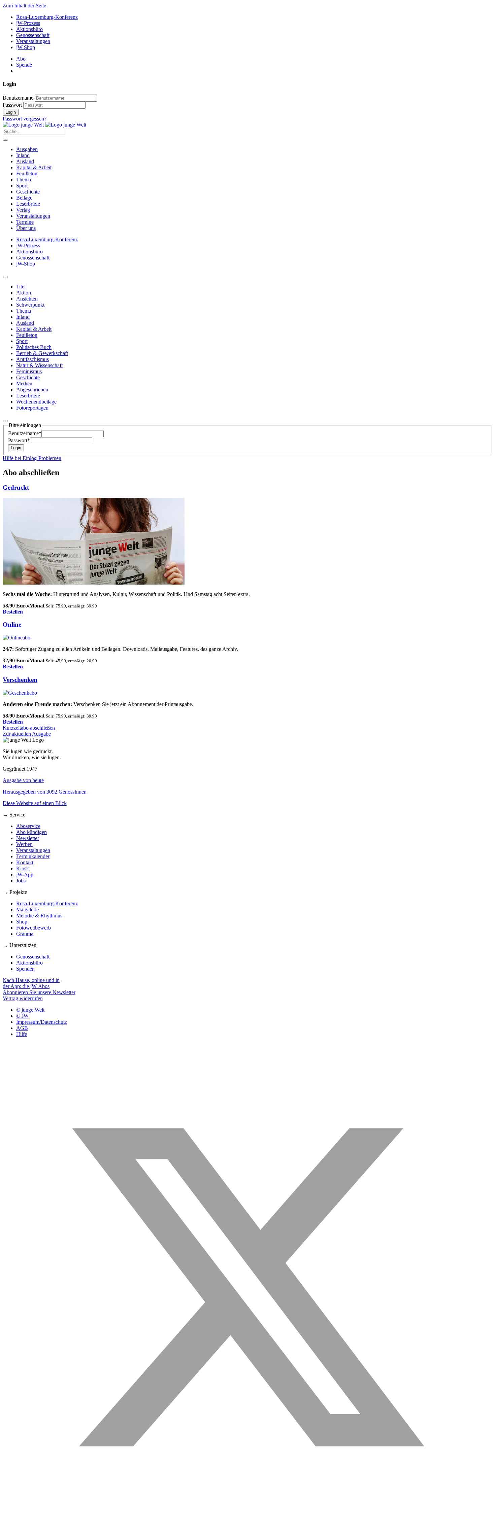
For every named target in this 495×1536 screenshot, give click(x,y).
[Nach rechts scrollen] (5, 421)
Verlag (23, 210)
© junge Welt (30, 1010)
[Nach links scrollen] (5, 277)
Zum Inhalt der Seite (24, 5)
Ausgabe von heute (23, 780)
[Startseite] (44, 125)
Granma (24, 934)
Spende (24, 65)
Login (10, 112)
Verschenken (20, 679)
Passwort (12, 105)
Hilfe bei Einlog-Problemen (32, 458)
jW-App (24, 874)
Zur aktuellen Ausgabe (27, 734)
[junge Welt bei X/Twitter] (247, 1530)
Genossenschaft (33, 35)
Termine (25, 222)
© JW (22, 1016)
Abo (21, 59)
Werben (24, 844)
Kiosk (22, 868)
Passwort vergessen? (24, 118)
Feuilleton (26, 173)
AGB (22, 1028)
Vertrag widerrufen (23, 998)
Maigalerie (27, 909)
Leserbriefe (28, 204)
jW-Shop (25, 47)
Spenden (25, 969)
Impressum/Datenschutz (41, 1022)
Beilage (24, 198)
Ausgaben (27, 149)
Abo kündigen (31, 832)
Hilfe (21, 1034)
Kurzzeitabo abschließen (29, 728)
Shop (21, 921)
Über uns (26, 228)
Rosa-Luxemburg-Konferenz (47, 17)
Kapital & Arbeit (34, 167)
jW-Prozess (28, 23)
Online (12, 624)
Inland (23, 155)
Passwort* (19, 440)
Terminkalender (33, 856)
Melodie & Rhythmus (39, 915)
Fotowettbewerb (33, 928)
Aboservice (28, 826)
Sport (22, 185)
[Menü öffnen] (5, 140)
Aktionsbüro (29, 29)
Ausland (25, 161)
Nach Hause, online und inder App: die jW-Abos (31, 983)
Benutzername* (24, 433)
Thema (23, 179)
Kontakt (24, 862)
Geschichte (28, 192)
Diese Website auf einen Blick (35, 803)
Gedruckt (16, 487)
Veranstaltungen (33, 41)
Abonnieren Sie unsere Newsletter (39, 992)
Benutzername (18, 98)
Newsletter (27, 838)
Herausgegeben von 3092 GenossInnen (45, 792)
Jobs (21, 880)
